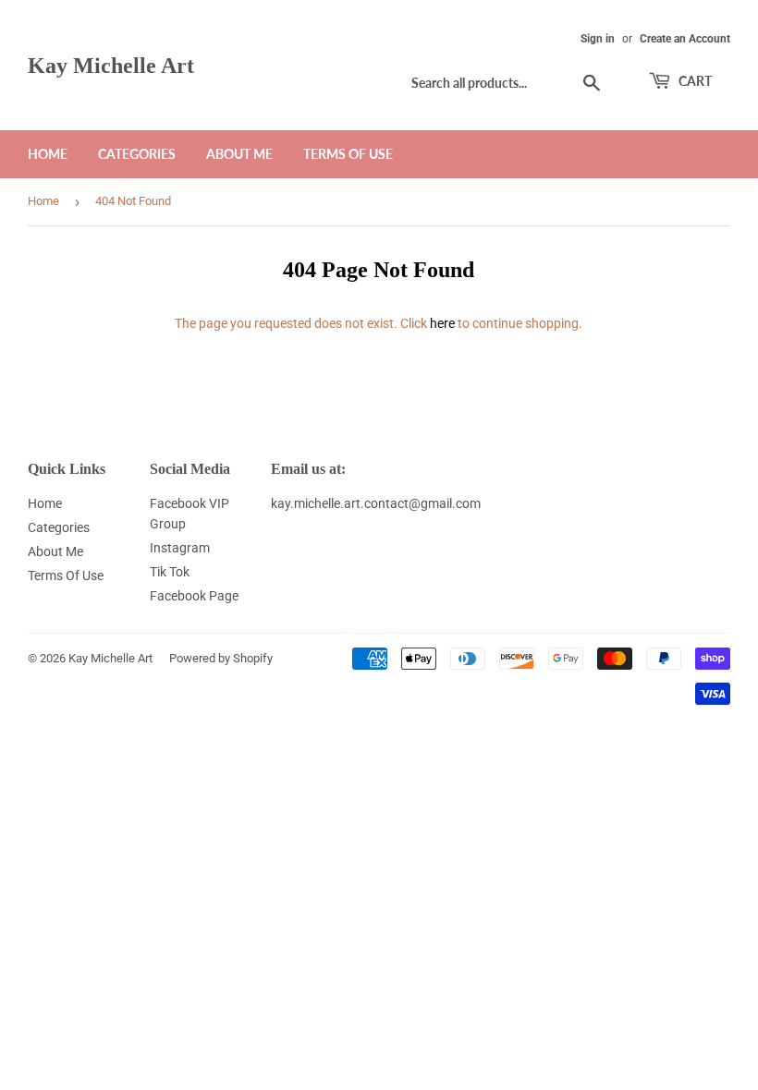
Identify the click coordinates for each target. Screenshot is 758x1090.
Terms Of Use (348, 154)
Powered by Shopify (221, 658)
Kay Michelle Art (111, 65)
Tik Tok (170, 571)
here (442, 323)
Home (47, 154)
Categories (137, 154)
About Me (239, 154)
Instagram (180, 547)
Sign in (598, 38)
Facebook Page (194, 595)
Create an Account (685, 38)
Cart (694, 81)
